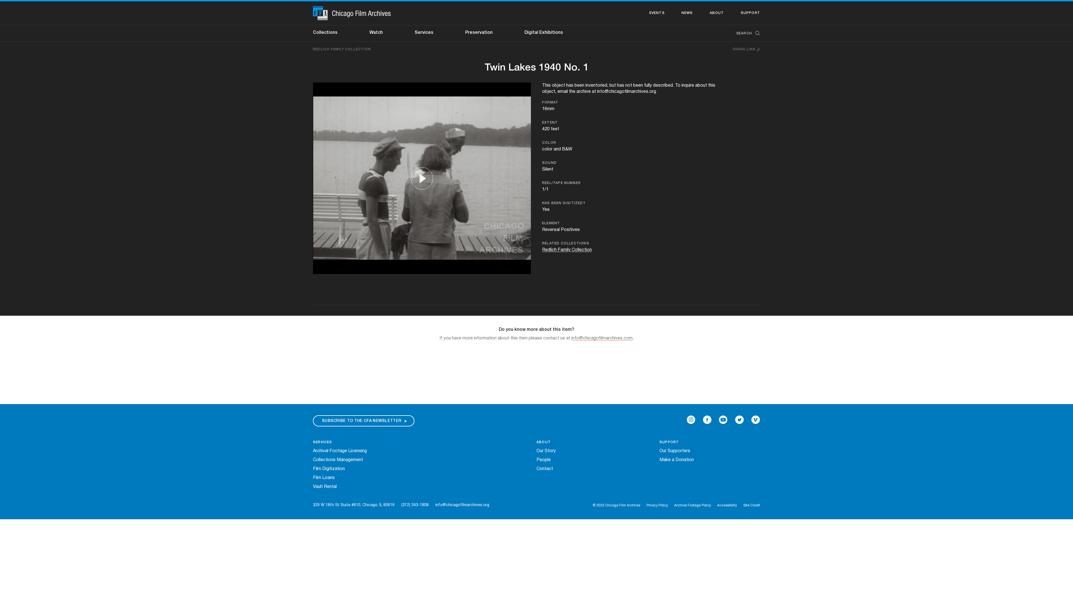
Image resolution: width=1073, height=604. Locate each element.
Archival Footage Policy (692, 505)
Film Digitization (329, 469)
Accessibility (727, 505)
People (543, 460)
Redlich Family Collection (342, 49)
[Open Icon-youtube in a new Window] (723, 420)
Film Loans (324, 478)
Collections (325, 33)
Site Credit (751, 505)
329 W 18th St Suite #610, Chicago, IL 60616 (354, 505)
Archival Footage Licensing (340, 451)
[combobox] (745, 33)
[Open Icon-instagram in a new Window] (691, 420)
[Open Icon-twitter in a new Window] (739, 420)
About (717, 13)
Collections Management (338, 460)
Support (750, 13)
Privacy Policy (657, 505)
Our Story (546, 451)
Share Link (745, 49)
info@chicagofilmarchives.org (462, 505)
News (687, 13)
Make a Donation (676, 460)
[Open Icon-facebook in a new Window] (707, 420)
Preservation (479, 33)
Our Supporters (674, 451)
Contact (544, 469)
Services (424, 33)
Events (657, 13)
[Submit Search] (756, 33)
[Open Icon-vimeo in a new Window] (755, 420)
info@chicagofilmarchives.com (602, 338)
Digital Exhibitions (543, 33)
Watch (376, 33)
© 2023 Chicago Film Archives (616, 505)
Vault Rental (325, 487)
